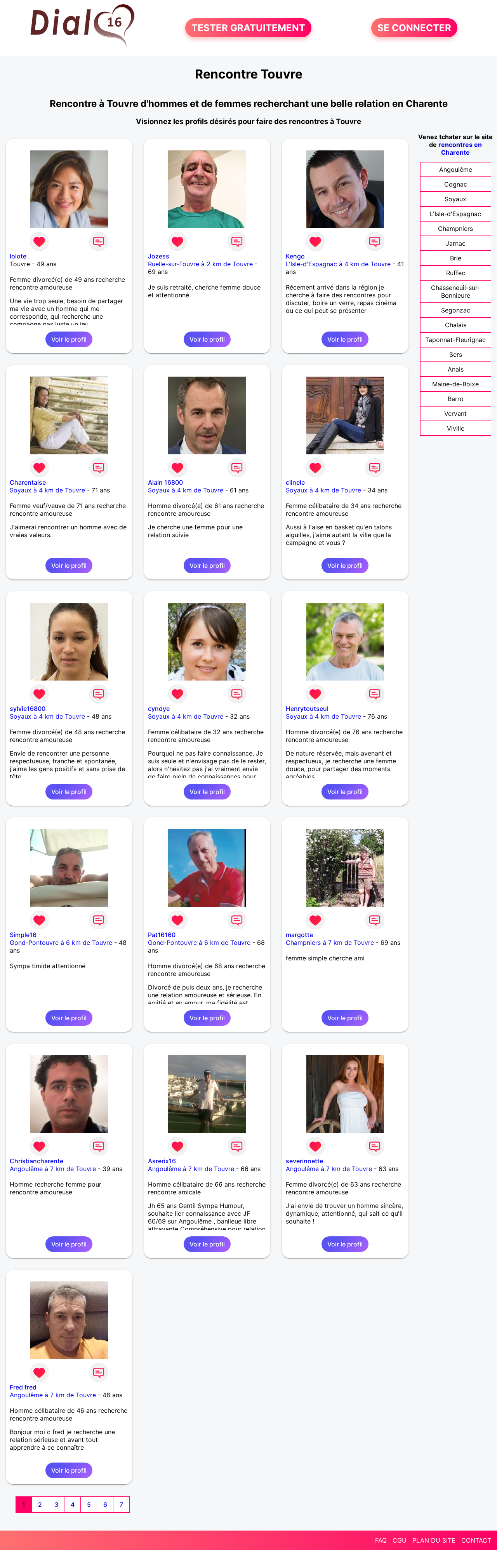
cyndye (159, 708)
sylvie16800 (27, 708)
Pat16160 (162, 935)
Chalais (455, 325)
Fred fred (23, 1387)
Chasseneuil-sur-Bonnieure (455, 291)
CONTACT (476, 1540)
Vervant (455, 413)
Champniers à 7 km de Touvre (330, 942)
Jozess (158, 256)
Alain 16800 (165, 482)
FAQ (381, 1540)
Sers (455, 354)
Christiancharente (36, 1161)
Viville (455, 428)
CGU (400, 1540)
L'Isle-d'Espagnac (455, 214)
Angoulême (455, 169)
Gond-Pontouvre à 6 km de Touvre (61, 942)
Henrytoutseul (307, 708)
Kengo (295, 256)
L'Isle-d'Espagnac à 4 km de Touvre (338, 264)
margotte (299, 935)
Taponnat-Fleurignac (455, 340)
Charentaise (28, 482)
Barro (456, 399)
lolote (18, 256)
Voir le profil (69, 339)
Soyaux (455, 199)
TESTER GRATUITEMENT (248, 27)
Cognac (455, 184)
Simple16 (23, 935)
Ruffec (455, 273)
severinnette (304, 1161)
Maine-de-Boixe (455, 384)
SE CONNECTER (414, 27)
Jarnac (456, 243)
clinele (295, 482)
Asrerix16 (162, 1161)
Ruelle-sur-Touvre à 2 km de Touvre (200, 264)
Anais (456, 369)
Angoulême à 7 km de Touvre (53, 1169)
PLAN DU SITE (433, 1540)
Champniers (455, 228)
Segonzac (455, 310)
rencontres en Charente (460, 148)
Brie (455, 258)
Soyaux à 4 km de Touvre (47, 490)
